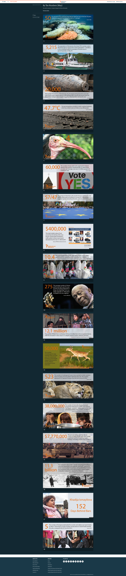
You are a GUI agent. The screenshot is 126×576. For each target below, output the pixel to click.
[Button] (34, 15)
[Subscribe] (83, 561)
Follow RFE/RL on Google (111, 1)
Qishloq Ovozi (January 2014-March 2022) (55, 568)
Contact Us (34, 572)
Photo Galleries (13, 1)
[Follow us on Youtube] (64, 561)
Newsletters (50, 564)
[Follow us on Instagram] (69, 561)
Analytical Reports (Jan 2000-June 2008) (55, 572)
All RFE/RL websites (119, 1)
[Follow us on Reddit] (66, 561)
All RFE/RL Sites (35, 570)
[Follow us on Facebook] (76, 561)
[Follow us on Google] (71, 561)
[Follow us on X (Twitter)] (73, 561)
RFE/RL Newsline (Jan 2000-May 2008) (54, 570)
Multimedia (50, 566)
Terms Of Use (35, 564)
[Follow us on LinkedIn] (78, 561)
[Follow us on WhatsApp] (80, 561)
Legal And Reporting (36, 568)
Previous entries (46, 10)
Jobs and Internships (36, 566)
